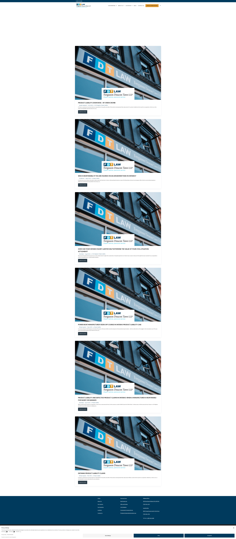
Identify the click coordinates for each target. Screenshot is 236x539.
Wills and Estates (124, 504)
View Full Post (82, 111)
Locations (128, 5)
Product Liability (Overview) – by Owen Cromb (96, 103)
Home (99, 498)
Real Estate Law (123, 501)
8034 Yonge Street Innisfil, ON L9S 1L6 (151, 511)
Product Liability (104, 105)
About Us (120, 5)
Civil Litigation (98, 105)
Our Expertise (111, 5)
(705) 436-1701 (146, 514)
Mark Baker (81, 254)
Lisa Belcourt (81, 178)
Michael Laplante (82, 327)
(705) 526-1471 (146, 504)
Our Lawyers (100, 504)
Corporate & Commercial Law (126, 510)
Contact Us (141, 5)
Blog (135, 5)
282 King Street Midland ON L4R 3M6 (151, 501)
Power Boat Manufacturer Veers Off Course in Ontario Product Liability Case (109, 324)
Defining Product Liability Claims (91, 473)
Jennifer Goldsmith (83, 105)
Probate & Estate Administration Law (128, 513)
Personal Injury (123, 498)
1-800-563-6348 (79, 1)
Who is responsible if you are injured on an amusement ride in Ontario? (107, 176)
